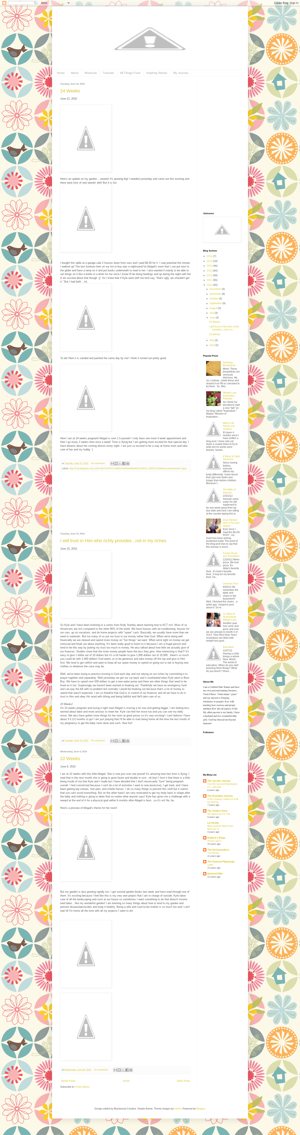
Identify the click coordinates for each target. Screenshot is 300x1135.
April (212, 345)
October (214, 298)
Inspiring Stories (156, 72)
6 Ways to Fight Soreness (231, 458)
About (74, 72)
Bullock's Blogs (216, 837)
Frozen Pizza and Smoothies (231, 555)
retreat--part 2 (214, 841)
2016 (210, 256)
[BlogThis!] (116, 463)
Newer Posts (68, 1081)
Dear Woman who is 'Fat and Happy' (231, 523)
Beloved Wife (215, 873)
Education (228, 647)
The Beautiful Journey (220, 796)
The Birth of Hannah (229, 491)
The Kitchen (213, 853)
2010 (210, 285)
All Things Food (130, 72)
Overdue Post (230, 583)
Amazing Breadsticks (229, 364)
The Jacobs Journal (218, 780)
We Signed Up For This (218, 814)
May (212, 340)
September (216, 303)
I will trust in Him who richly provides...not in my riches (113, 540)
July (212, 312)
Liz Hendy (213, 822)
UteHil (177, 1108)
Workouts (90, 72)
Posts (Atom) (82, 1086)
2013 (210, 270)
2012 (210, 275)
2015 (210, 261)
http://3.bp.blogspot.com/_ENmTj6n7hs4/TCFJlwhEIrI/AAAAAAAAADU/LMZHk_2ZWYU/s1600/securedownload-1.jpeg (128, 468)
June (213, 317)
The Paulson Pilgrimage (221, 861)
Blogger (200, 1108)
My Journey (180, 72)
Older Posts (183, 1081)
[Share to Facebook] (124, 463)
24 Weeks (70, 90)
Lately (210, 864)
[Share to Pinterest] (128, 463)
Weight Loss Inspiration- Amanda (230, 395)
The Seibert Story (217, 810)
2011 (210, 280)
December (216, 289)
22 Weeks (70, 758)
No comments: (98, 463)
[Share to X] (120, 463)
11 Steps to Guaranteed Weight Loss (230, 616)
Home (61, 72)
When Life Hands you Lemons (229, 426)
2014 (210, 265)
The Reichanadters (218, 849)
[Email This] (112, 463)
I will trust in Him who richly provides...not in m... (224, 328)
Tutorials (108, 72)
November (216, 294)
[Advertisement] (125, 502)
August (214, 308)
